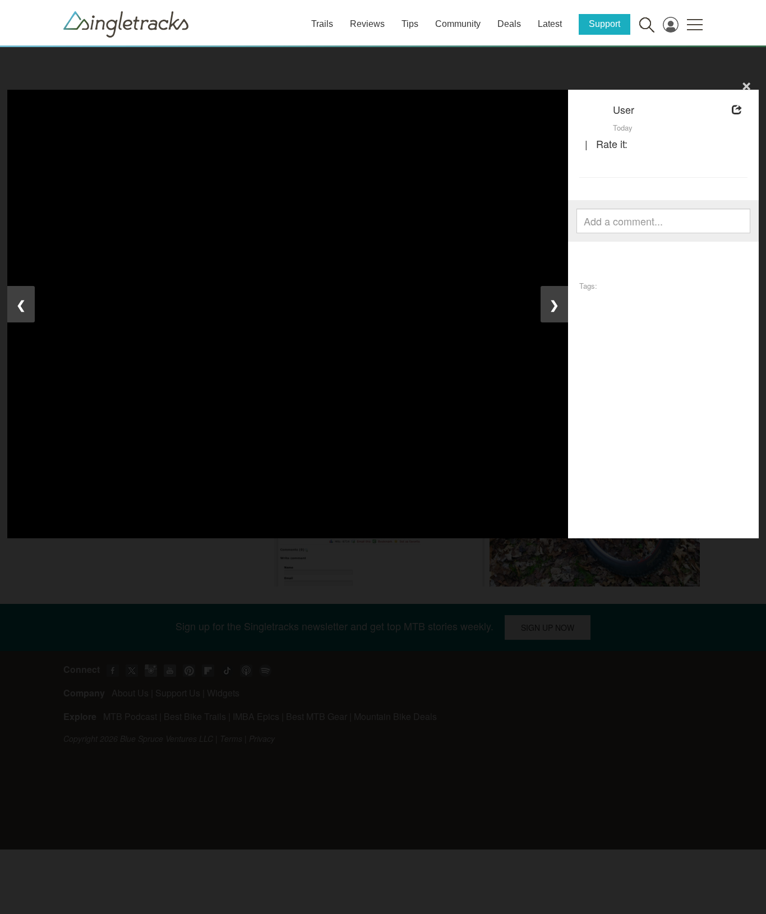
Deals (509, 24)
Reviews (367, 24)
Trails (322, 24)
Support (604, 24)
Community (458, 24)
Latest (550, 24)
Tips (410, 24)
